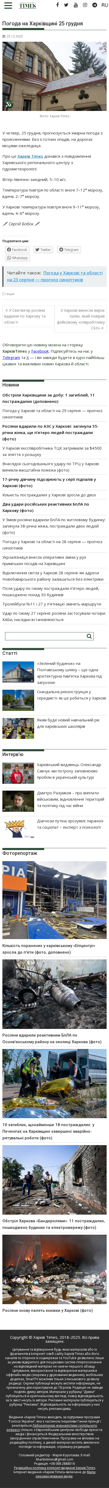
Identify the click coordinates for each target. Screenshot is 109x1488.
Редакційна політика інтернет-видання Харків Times (54, 1468)
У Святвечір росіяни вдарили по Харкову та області (25, 316)
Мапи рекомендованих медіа (66, 1474)
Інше (10, 294)
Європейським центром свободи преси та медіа (59, 1432)
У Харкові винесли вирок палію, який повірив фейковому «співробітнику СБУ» (81, 319)
